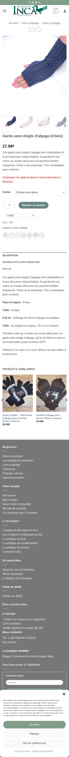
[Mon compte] (64, 11)
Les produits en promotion (18, 460)
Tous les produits (13, 456)
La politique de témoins (16, 547)
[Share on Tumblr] (42, 235)
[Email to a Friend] (23, 235)
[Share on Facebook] (11, 235)
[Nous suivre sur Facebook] (30, 2)
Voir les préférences (34, 743)
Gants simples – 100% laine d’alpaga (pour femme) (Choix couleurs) (17, 418)
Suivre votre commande (17, 504)
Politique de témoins (22, 751)
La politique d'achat (14, 539)
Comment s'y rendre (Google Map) (33, 656)
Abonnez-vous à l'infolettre (18, 569)
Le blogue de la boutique (17, 578)
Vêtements (9, 469)
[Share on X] (17, 235)
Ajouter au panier (33, 205)
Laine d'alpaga (30, 23)
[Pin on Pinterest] (29, 235)
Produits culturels (13, 473)
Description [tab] (10, 255)
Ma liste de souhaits (14, 508)
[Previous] (8, 74)
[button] (64, 694)
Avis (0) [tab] (7, 269)
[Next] (61, 74)
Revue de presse (13, 573)
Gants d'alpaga (51, 23)
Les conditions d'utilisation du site (22, 534)
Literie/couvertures (13, 477)
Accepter (34, 724)
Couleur (7, 192)
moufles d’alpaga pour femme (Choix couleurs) (49, 416)
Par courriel (9, 642)
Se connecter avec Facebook (20, 512)
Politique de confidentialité (42, 751)
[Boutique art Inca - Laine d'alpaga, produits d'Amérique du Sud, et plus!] (30, 11)
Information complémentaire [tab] (21, 262)
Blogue (7, 656)
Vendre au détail (12, 596)
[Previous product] (37, 29)
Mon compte (10, 499)
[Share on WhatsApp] (5, 235)
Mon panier (9, 495)
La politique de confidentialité (20, 543)
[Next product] (31, 29)
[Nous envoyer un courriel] (36, 2)
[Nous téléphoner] (39, 2)
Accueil (13, 23)
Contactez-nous (12, 551)
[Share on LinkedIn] (36, 235)
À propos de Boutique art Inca (20, 530)
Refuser (34, 733)
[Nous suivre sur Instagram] (33, 2)
